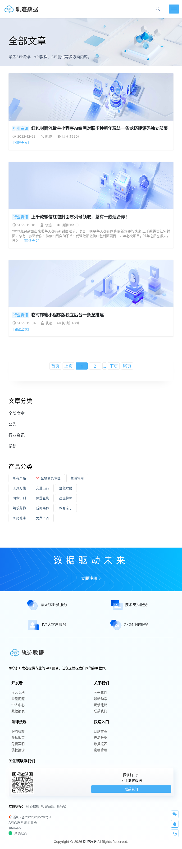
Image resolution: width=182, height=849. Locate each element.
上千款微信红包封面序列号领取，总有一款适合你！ (80, 216)
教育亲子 (66, 508)
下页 (113, 366)
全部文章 (17, 413)
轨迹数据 (32, 806)
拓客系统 (48, 806)
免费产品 (42, 518)
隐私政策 (18, 738)
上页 (68, 366)
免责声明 (18, 744)
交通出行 (42, 488)
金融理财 (66, 488)
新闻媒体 (42, 508)
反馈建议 (100, 705)
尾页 (127, 366)
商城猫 (61, 806)
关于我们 (100, 692)
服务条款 (18, 731)
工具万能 (19, 488)
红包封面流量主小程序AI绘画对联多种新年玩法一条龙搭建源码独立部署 (99, 128)
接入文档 (18, 692)
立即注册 (89, 578)
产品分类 (100, 738)
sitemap (15, 828)
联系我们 (100, 711)
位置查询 (42, 498)
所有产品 (19, 478)
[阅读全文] (21, 143)
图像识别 (19, 498)
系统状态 (20, 833)
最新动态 (100, 699)
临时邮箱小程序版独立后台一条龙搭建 (67, 314)
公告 (13, 424)
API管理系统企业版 (23, 822)
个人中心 (18, 705)
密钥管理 (100, 750)
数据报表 (18, 711)
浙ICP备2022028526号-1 (32, 817)
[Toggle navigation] (174, 9)
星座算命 (66, 498)
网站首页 (100, 731)
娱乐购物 (19, 508)
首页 (55, 366)
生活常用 (77, 478)
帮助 (13, 446)
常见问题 (18, 699)
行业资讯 (20, 128)
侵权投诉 (18, 750)
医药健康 (19, 518)
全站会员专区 (51, 478)
